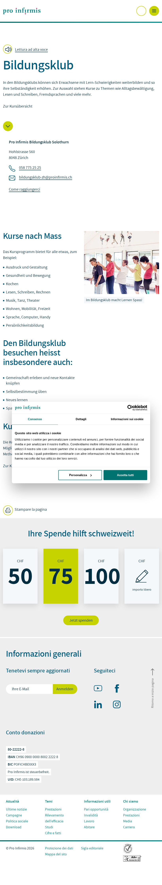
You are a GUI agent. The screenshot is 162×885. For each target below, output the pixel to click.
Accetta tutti (125, 475)
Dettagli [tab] (81, 419)
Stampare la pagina (30, 509)
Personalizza (78, 475)
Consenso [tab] (35, 419)
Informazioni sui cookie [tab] (127, 419)
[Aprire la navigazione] (154, 11)
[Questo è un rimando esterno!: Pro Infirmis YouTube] (100, 689)
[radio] (20, 576)
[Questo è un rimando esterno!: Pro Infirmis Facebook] (118, 689)
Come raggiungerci (24, 189)
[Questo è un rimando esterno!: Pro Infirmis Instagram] (118, 705)
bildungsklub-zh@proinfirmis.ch (45, 177)
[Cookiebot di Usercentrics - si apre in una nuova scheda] (130, 408)
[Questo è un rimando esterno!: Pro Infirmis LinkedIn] (100, 705)
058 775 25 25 (30, 167)
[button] (26, 49)
